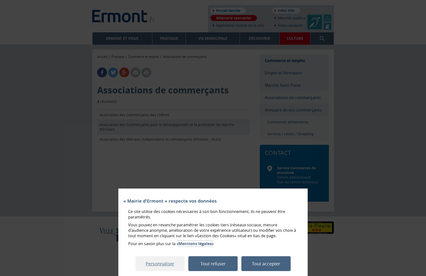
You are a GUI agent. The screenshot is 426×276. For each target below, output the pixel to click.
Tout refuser (213, 264)
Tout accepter (266, 264)
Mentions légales (195, 243)
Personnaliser (160, 264)
